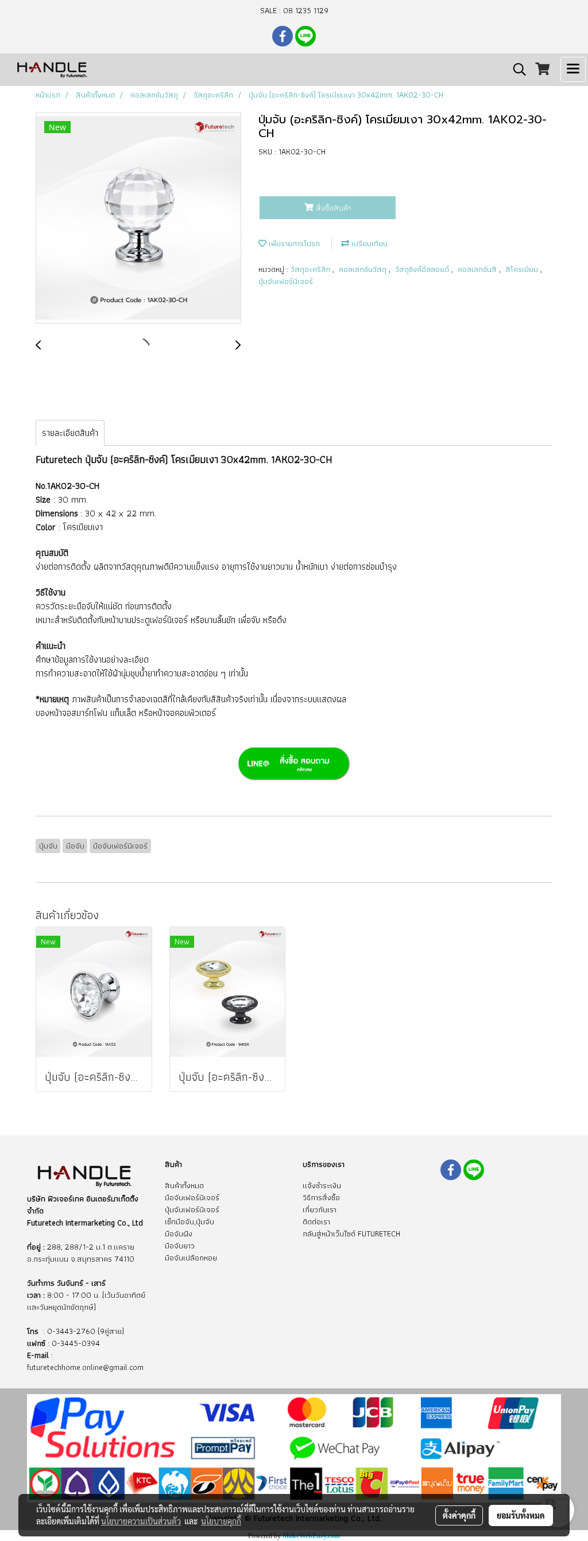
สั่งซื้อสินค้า (332, 207)
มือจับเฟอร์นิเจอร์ (192, 1197)
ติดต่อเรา (316, 1221)
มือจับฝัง (178, 1233)
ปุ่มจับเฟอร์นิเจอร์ (285, 281)
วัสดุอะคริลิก (311, 269)
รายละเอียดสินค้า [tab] (70, 433)
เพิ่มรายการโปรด (293, 243)
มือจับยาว (180, 1245)
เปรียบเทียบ (368, 243)
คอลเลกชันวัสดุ (364, 269)
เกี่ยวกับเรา (319, 1209)
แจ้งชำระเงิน (322, 1185)
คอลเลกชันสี (478, 269)
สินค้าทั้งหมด (184, 1185)
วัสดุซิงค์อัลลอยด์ (423, 269)
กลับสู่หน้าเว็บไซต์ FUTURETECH (351, 1233)
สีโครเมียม (522, 269)
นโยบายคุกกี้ (221, 1521)
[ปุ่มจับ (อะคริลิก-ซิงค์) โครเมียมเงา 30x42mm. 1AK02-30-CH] (138, 218)
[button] (515, 69)
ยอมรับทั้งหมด (521, 1515)
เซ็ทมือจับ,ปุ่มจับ (189, 1221)
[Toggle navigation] (573, 69)
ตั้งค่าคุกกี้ (459, 1515)
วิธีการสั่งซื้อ (321, 1197)
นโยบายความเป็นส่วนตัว (141, 1521)
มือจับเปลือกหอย (191, 1257)
